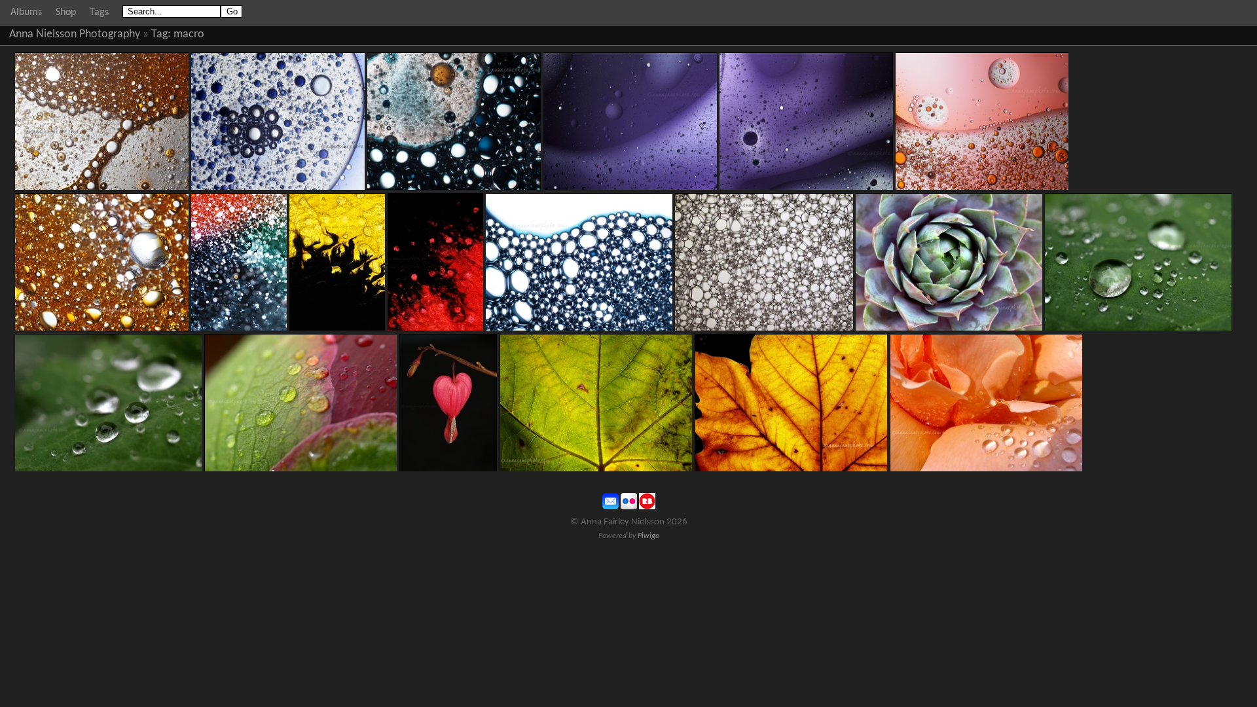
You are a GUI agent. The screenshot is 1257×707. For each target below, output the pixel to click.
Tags (99, 12)
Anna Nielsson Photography (74, 34)
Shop (66, 12)
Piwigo (648, 536)
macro (188, 34)
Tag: (161, 34)
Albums (26, 12)
